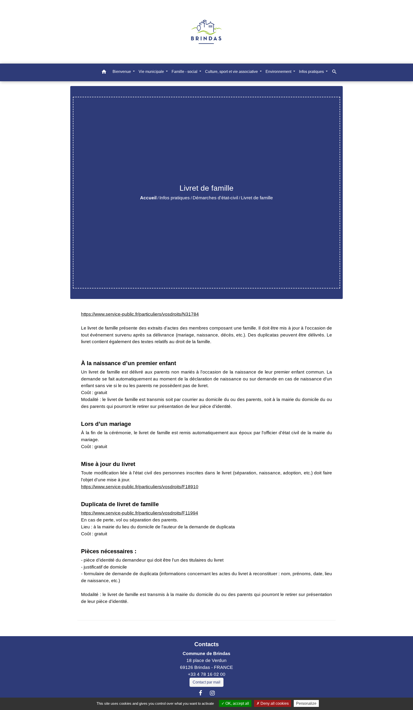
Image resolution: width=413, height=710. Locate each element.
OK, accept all (236, 703)
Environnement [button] (279, 71)
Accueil (148, 197)
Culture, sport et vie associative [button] (232, 71)
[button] (104, 72)
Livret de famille (257, 197)
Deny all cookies (274, 703)
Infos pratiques (174, 197)
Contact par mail (206, 682)
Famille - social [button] (185, 71)
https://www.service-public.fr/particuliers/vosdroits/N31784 (140, 314)
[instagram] (212, 693)
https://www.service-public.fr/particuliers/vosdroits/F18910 (139, 486)
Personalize (306, 703)
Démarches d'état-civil (215, 197)
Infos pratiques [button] (312, 71)
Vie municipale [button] (152, 71)
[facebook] (200, 693)
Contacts (206, 644)
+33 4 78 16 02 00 (206, 674)
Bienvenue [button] (122, 71)
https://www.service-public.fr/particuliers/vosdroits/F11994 (139, 512)
